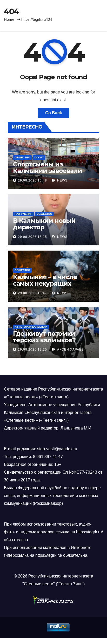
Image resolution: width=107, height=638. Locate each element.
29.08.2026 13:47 (32, 293)
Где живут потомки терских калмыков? (44, 337)
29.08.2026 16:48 (32, 180)
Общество (22, 157)
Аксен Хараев (70, 349)
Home (9, 19)
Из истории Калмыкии (31, 326)
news (62, 180)
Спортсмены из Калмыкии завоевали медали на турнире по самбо (49, 173)
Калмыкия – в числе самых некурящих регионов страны (45, 283)
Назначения (23, 213)
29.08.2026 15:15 (32, 237)
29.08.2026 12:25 (32, 349)
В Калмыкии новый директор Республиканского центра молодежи (44, 230)
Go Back (53, 113)
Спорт (39, 157)
